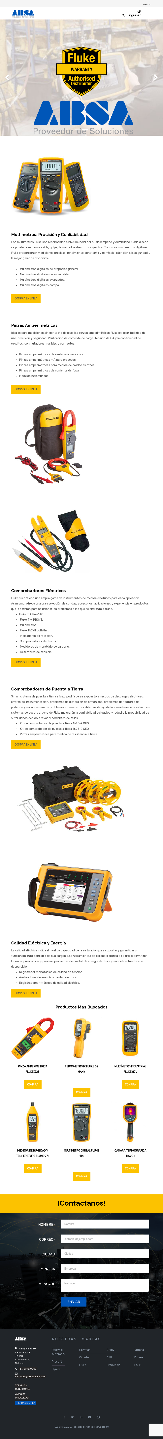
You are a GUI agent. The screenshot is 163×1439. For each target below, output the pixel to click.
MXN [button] (146, 4)
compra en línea (26, 298)
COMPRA (32, 1084)
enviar (73, 1302)
